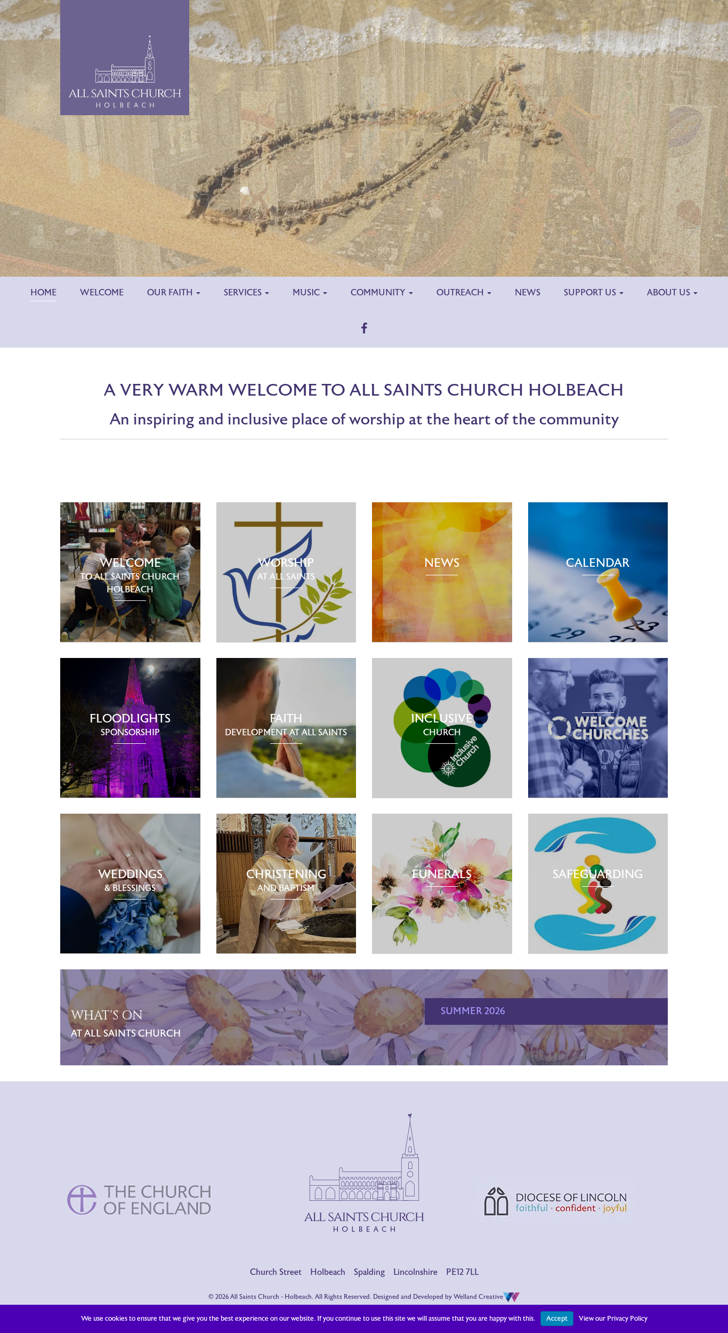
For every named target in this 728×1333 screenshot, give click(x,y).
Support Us (591, 292)
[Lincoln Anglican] (556, 1156)
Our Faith (171, 292)
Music (307, 292)
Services (244, 292)
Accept (557, 1318)
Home (43, 292)
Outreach (461, 292)
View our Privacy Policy (613, 1318)
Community (379, 292)
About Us (669, 292)
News (527, 292)
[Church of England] (140, 1155)
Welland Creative (478, 1296)
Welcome (102, 292)
